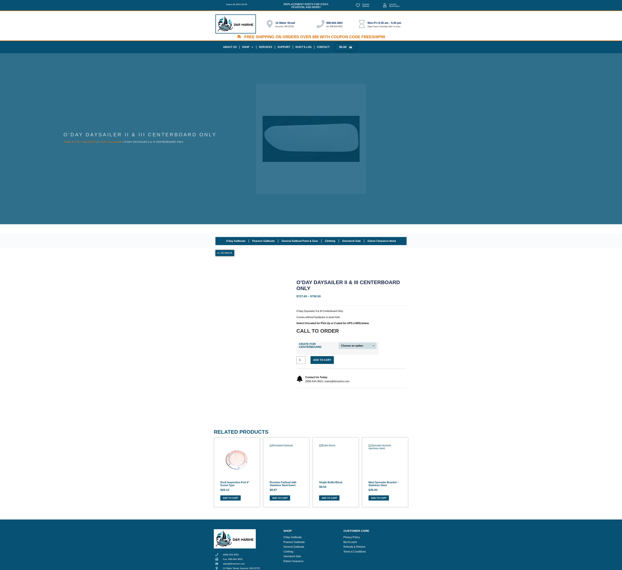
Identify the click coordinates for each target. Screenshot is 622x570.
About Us (230, 47)
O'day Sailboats (85, 142)
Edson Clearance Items (382, 241)
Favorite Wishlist (365, 5)
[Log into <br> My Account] (385, 5)
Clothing (330, 241)
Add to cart (322, 360)
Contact (323, 47)
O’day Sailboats (235, 241)
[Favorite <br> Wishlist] (358, 5)
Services (265, 47)
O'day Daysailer (110, 142)
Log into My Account (394, 5)
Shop (245, 47)
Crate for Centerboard (310, 345)
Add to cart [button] (230, 498)
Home (67, 142)
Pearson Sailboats (263, 241)
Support (283, 47)
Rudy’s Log (303, 47)
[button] (224, 253)
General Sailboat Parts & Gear (300, 241)
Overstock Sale (351, 241)
